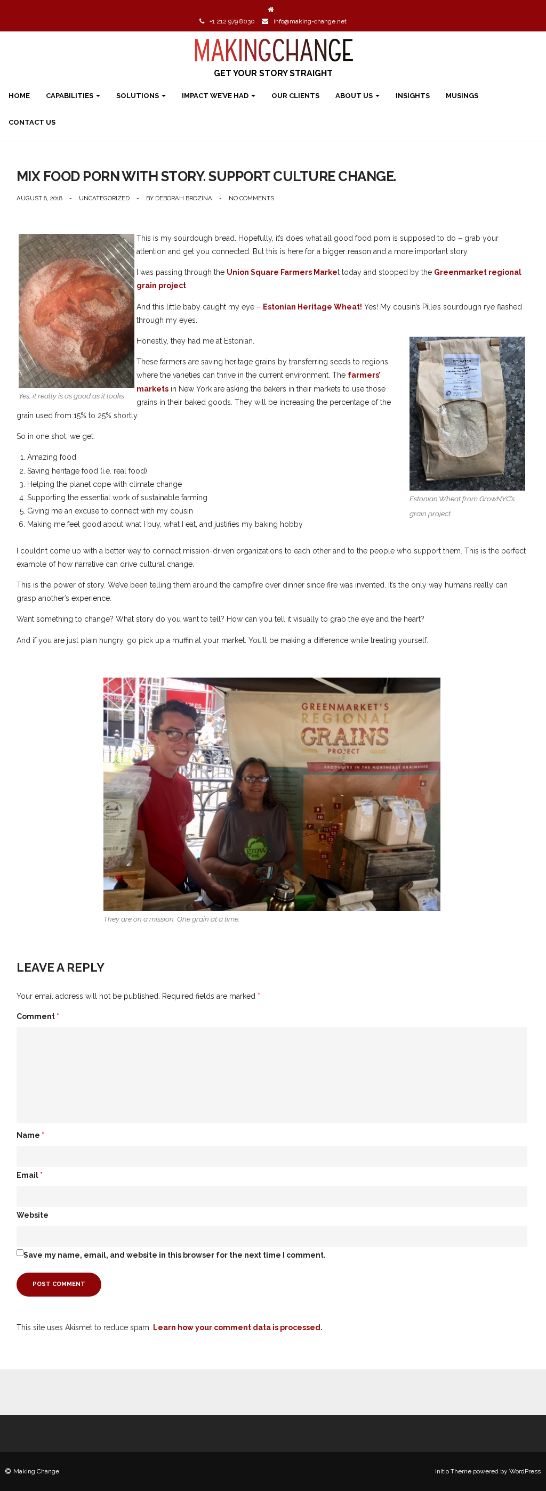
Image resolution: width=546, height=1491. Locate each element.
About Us (354, 96)
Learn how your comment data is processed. (238, 1327)
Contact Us (32, 122)
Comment (38, 1016)
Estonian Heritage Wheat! (312, 307)
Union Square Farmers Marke (282, 272)
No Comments (251, 198)
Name (30, 1135)
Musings (462, 96)
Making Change (36, 1471)
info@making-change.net (310, 21)
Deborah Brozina (183, 198)
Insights (413, 96)
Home (19, 96)
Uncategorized (104, 198)
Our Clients (295, 96)
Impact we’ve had (216, 96)
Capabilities (70, 96)
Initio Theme (453, 1471)
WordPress (525, 1471)
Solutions (138, 96)
